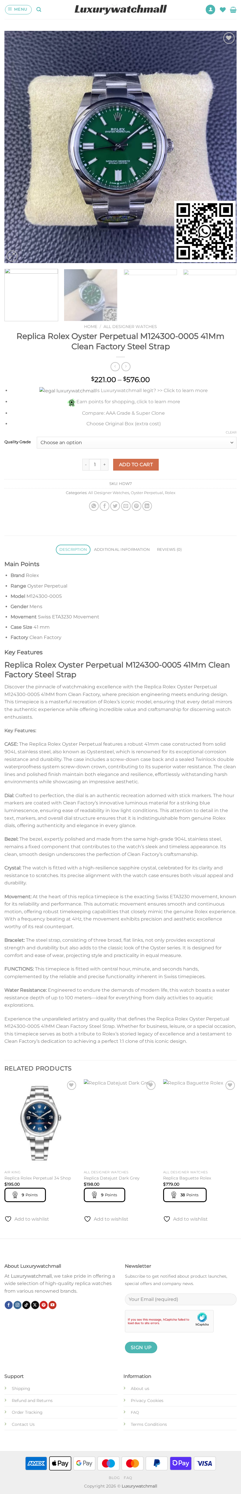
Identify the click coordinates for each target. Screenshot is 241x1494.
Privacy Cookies (147, 1400)
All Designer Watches (130, 326)
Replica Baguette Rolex (187, 1178)
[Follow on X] (35, 1305)
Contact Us (23, 1424)
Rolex (170, 493)
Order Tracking (27, 1412)
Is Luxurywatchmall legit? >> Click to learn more (152, 390)
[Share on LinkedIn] (147, 506)
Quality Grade (17, 442)
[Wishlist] (223, 9)
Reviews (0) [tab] (169, 549)
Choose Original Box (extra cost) (123, 423)
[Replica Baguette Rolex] (200, 1123)
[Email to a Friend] (126, 506)
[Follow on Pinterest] (44, 1305)
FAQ (128, 1477)
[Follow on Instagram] (17, 1305)
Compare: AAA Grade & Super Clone (123, 413)
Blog (114, 1477)
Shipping (21, 1388)
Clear (231, 432)
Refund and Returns (32, 1400)
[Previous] (16, 147)
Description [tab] (73, 549)
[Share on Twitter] (115, 506)
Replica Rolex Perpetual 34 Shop (37, 1178)
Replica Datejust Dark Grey (112, 1178)
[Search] (38, 9)
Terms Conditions (149, 1424)
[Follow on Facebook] (9, 1305)
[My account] (210, 9)
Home (90, 326)
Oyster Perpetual (147, 493)
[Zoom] (12, 256)
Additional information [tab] (122, 549)
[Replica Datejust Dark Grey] (120, 1123)
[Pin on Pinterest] (136, 506)
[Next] (224, 147)
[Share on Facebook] (104, 506)
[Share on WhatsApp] (94, 506)
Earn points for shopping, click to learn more (128, 401)
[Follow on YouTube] (52, 1305)
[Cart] (233, 9)
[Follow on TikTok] (26, 1305)
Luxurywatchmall (31, 1276)
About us (140, 1388)
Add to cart (136, 464)
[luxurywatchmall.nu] (120, 9)
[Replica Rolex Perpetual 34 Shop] (41, 1123)
